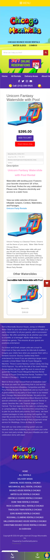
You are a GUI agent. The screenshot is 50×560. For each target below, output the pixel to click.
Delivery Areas (31, 76)
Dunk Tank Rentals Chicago (25, 502)
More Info (25, 308)
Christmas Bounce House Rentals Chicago (25, 525)
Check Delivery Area (25, 144)
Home (5, 76)
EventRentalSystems (30, 541)
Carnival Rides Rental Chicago (25, 483)
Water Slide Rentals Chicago (25, 494)
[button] (40, 296)
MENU (26, 3)
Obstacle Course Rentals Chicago (25, 498)
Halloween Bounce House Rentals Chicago (25, 521)
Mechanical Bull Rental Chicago (25, 487)
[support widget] (47, 555)
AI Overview (25, 529)
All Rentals (16, 76)
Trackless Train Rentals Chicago (25, 510)
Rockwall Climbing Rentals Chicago (25, 517)
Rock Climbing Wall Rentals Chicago (25, 506)
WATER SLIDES (19, 45)
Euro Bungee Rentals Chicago (25, 513)
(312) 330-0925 (25, 85)
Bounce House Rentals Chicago (25, 490)
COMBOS (33, 45)
